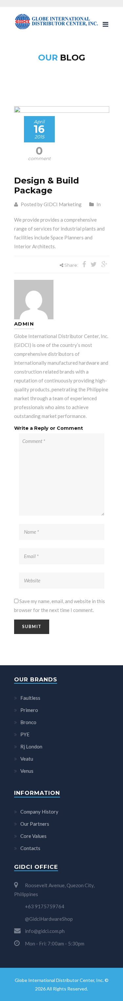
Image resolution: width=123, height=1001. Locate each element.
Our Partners (34, 824)
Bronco (28, 722)
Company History (39, 812)
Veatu (26, 759)
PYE (25, 734)
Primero (29, 710)
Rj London (31, 746)
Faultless (30, 698)
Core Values (33, 836)
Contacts (30, 848)
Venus (26, 771)
